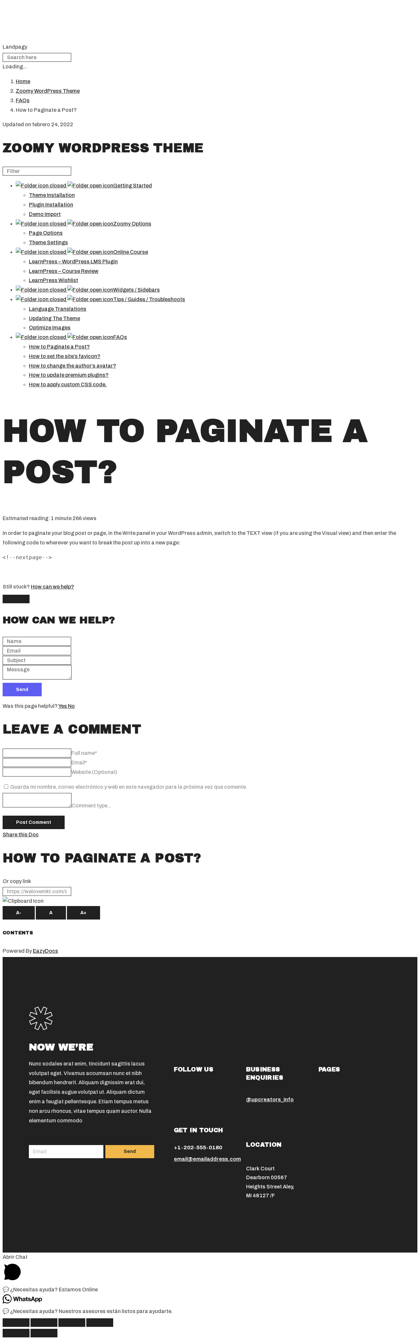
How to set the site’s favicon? (64, 356)
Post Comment (33, 822)
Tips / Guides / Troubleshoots (149, 299)
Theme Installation (52, 195)
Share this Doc (21, 834)
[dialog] (210, 644)
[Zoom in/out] (99, 1322)
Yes (63, 706)
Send (22, 689)
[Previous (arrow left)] (16, 1333)
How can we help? (52, 586)
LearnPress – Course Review (63, 271)
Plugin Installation (51, 204)
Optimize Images (50, 327)
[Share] (44, 1322)
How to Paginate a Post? (59, 346)
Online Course (130, 252)
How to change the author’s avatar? (72, 366)
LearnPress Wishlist (53, 280)
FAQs (120, 337)
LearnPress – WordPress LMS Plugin (73, 261)
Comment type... (91, 805)
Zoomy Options (132, 224)
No (71, 706)
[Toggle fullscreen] (71, 1322)
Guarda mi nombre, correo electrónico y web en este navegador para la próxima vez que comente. (128, 787)
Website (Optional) (94, 772)
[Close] (16, 599)
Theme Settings (48, 242)
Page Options (46, 233)
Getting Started (132, 185)
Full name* (84, 753)
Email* (79, 762)
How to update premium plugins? (69, 375)
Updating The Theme (54, 318)
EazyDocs (45, 951)
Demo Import (45, 214)
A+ (83, 912)
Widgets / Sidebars (136, 290)
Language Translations (57, 309)
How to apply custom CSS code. (68, 384)
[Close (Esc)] (16, 1322)
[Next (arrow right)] (44, 1333)
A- (18, 912)
